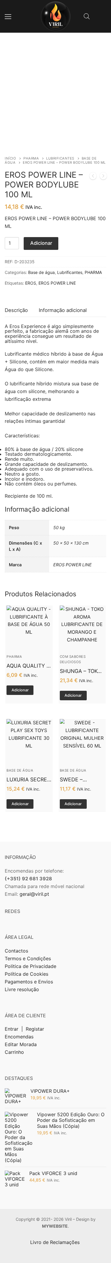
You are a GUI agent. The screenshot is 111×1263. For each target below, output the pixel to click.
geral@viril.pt (34, 894)
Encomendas (19, 1037)
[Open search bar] (87, 16)
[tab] (16, 310)
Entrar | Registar (25, 1029)
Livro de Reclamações (55, 1242)
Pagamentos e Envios (29, 982)
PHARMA (31, 158)
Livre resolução (22, 989)
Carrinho (14, 1052)
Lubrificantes (60, 158)
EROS (30, 283)
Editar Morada (21, 1044)
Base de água (41, 272)
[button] (20, 690)
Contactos (16, 951)
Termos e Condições (28, 958)
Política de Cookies (26, 974)
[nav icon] (8, 16)
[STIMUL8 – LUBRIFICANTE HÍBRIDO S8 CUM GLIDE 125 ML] (92, 177)
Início (10, 158)
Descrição (16, 310)
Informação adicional (63, 310)
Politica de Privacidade (31, 966)
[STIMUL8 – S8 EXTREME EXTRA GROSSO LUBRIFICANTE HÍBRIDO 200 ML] (103, 177)
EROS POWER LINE (57, 283)
